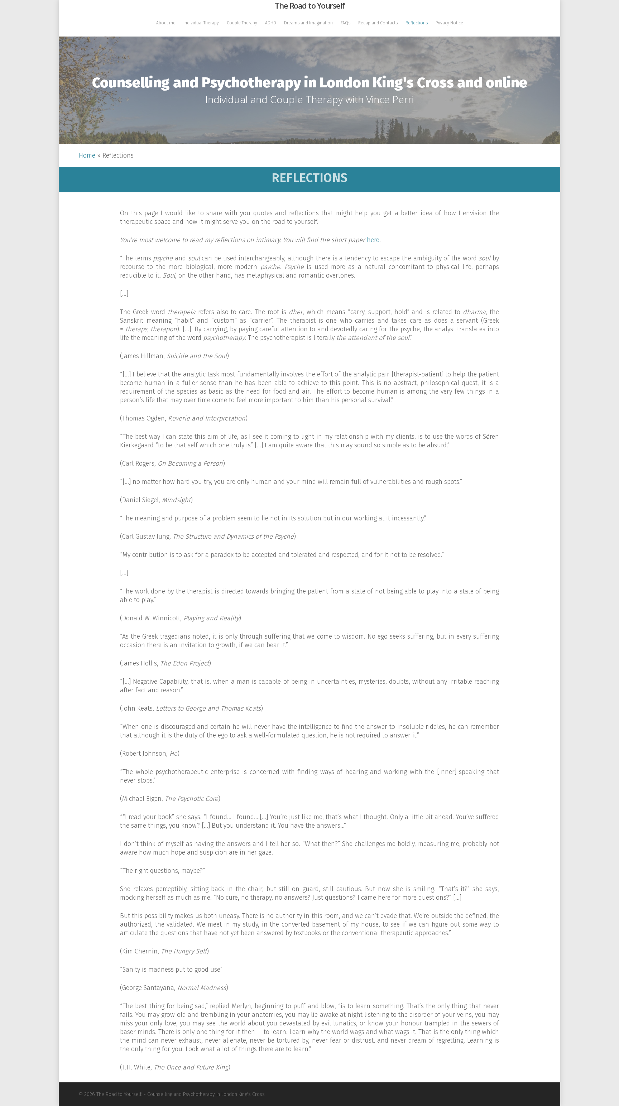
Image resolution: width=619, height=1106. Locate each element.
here (373, 240)
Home (87, 155)
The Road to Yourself (310, 5)
